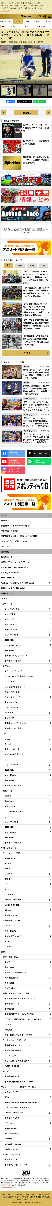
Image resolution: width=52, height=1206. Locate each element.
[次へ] (3, 64)
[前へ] (48, 64)
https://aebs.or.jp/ (8, 1187)
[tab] (8, 21)
